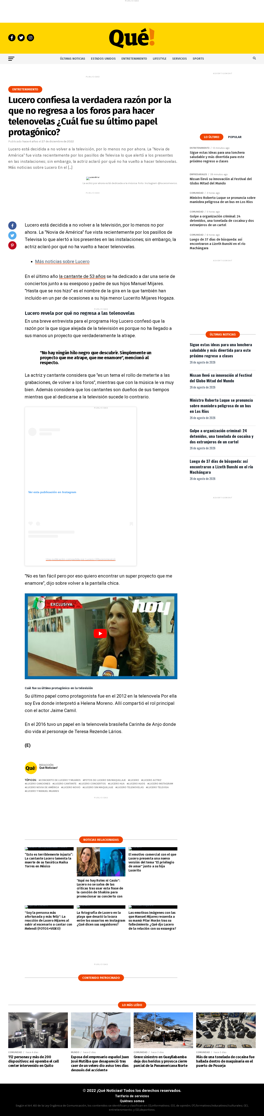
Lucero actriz (152, 780)
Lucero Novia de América (42, 787)
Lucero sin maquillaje (98, 787)
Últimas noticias (72, 58)
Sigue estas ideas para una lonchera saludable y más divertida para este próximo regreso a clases (221, 350)
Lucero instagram (161, 783)
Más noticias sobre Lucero (62, 261)
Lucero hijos (136, 783)
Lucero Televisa (158, 787)
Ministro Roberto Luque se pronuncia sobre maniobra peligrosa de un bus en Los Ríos (221, 405)
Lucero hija (117, 783)
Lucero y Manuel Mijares (42, 791)
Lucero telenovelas (130, 787)
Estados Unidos (103, 58)
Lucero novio (71, 787)
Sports (198, 58)
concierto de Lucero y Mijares (60, 780)
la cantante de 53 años (82, 276)
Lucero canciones (38, 783)
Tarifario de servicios (132, 1096)
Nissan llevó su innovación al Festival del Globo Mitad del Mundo (221, 378)
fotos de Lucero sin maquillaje (105, 780)
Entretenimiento (134, 58)
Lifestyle (159, 58)
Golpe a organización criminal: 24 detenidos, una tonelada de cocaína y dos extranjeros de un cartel (221, 436)
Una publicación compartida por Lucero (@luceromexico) (81, 559)
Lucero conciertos (93, 783)
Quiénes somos (132, 1101)
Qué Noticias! (48, 767)
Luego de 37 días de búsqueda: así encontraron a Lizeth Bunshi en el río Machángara (221, 466)
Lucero (134, 780)
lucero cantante (65, 783)
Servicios (179, 58)
